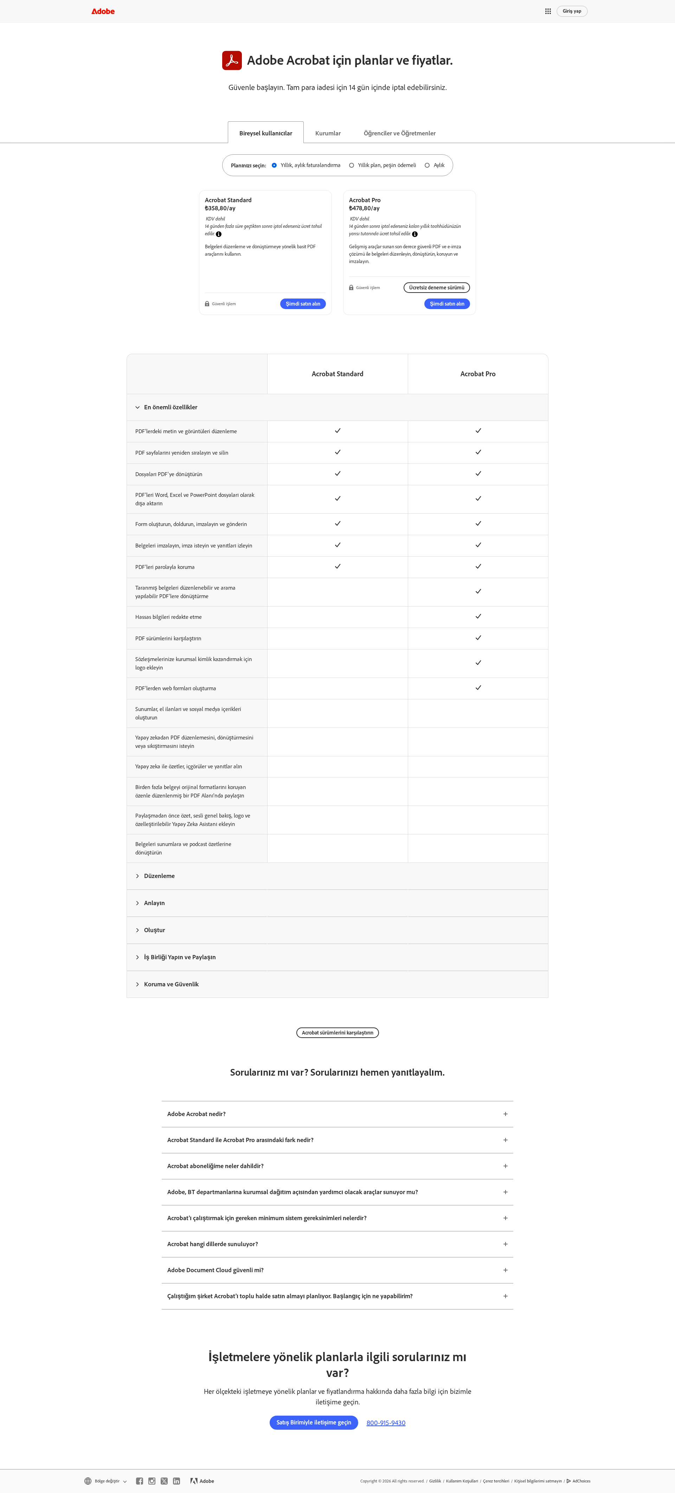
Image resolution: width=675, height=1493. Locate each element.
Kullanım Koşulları (462, 1481)
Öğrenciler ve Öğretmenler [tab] (400, 133)
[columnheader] (197, 407)
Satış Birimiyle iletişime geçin (314, 1422)
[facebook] (139, 1481)
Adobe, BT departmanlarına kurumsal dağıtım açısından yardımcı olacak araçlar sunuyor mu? (292, 1192)
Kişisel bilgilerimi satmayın (538, 1481)
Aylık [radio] (439, 165)
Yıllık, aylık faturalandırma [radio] (311, 165)
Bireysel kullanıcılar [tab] (265, 133)
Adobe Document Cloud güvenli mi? (215, 1270)
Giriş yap (572, 11)
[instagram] (151, 1481)
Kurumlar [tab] (328, 133)
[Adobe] (103, 11)
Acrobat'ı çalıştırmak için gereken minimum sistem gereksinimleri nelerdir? (267, 1218)
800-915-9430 (386, 1422)
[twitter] (164, 1481)
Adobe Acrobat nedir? (196, 1114)
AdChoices (582, 1481)
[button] (548, 11)
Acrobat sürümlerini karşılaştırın (337, 1033)
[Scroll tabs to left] (5, 132)
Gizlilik (435, 1481)
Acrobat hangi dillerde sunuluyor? (212, 1244)
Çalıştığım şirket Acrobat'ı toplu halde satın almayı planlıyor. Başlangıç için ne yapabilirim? (290, 1296)
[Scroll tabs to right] (669, 132)
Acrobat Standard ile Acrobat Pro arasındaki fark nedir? (240, 1140)
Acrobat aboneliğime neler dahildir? (215, 1166)
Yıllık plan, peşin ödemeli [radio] (387, 165)
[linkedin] (176, 1481)
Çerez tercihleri (496, 1481)
